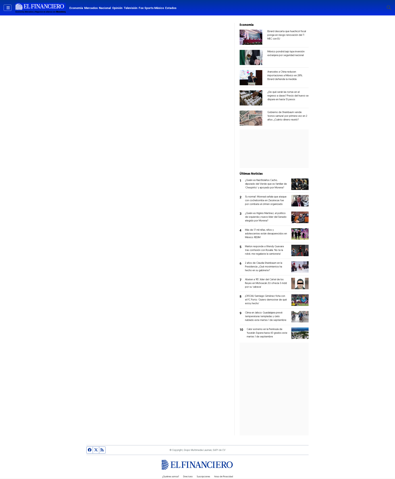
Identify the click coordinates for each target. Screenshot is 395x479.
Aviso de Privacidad (223, 477)
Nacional (105, 8)
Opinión (117, 8)
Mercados (91, 8)
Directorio (188, 477)
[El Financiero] (40, 8)
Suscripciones (203, 477)
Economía (76, 8)
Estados (170, 8)
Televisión (130, 8)
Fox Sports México (151, 8)
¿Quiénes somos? (170, 477)
